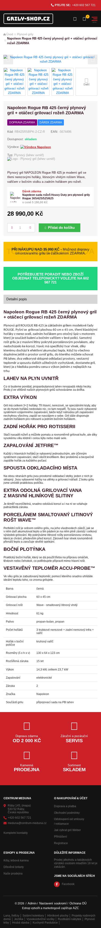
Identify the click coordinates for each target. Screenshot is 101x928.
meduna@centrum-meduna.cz (27, 823)
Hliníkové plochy (57, 915)
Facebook (68, 884)
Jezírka (18, 919)
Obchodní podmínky (67, 812)
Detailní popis (16, 299)
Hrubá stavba (20, 922)
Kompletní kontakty (16, 833)
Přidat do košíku (61, 227)
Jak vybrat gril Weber (67, 830)
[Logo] (28, 19)
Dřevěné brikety (14, 867)
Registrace (61, 843)
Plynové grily (25, 34)
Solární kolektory (33, 915)
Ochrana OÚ (78, 903)
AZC (76, 908)
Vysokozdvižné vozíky (40, 919)
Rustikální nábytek (69, 919)
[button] (8, 59)
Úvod (9, 34)
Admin (32, 903)
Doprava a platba (65, 806)
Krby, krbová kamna (16, 860)
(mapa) (26, 805)
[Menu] (94, 18)
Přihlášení (60, 836)
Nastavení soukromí (53, 903)
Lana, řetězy (11, 915)
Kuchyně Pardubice (45, 922)
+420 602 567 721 (84, 5)
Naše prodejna (13, 873)
